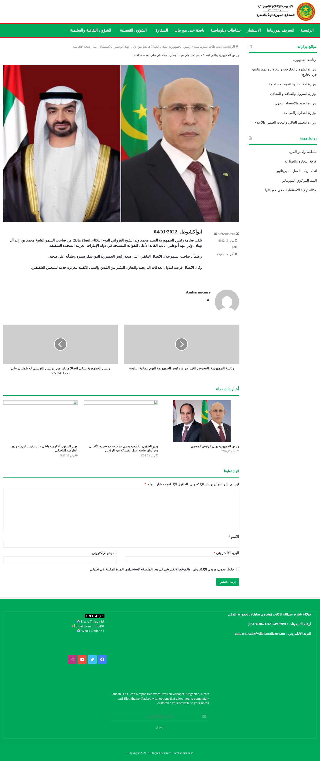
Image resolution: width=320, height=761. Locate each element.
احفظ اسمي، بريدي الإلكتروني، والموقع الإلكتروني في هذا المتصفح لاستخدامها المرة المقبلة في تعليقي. (162, 569)
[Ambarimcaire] (285, 11)
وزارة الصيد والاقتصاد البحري (296, 103)
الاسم (233, 536)
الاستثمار (254, 30)
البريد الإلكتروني (226, 553)
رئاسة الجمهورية (305, 60)
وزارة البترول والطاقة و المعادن (293, 94)
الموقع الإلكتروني (104, 553)
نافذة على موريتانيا (189, 30)
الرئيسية (307, 30)
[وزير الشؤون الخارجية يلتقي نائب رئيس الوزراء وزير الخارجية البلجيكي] (40, 421)
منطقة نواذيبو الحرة (303, 152)
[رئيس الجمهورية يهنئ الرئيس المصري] (202, 421)
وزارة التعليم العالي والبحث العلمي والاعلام (285, 122)
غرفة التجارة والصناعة (301, 161)
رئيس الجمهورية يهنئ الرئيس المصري (215, 446)
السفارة (161, 30)
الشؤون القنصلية (133, 30)
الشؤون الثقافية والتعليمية (90, 30)
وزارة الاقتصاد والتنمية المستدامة (293, 84)
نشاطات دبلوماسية (225, 30)
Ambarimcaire (198, 292)
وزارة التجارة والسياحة (300, 113)
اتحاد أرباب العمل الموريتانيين (296, 171)
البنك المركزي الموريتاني (299, 180)
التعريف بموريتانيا (280, 30)
